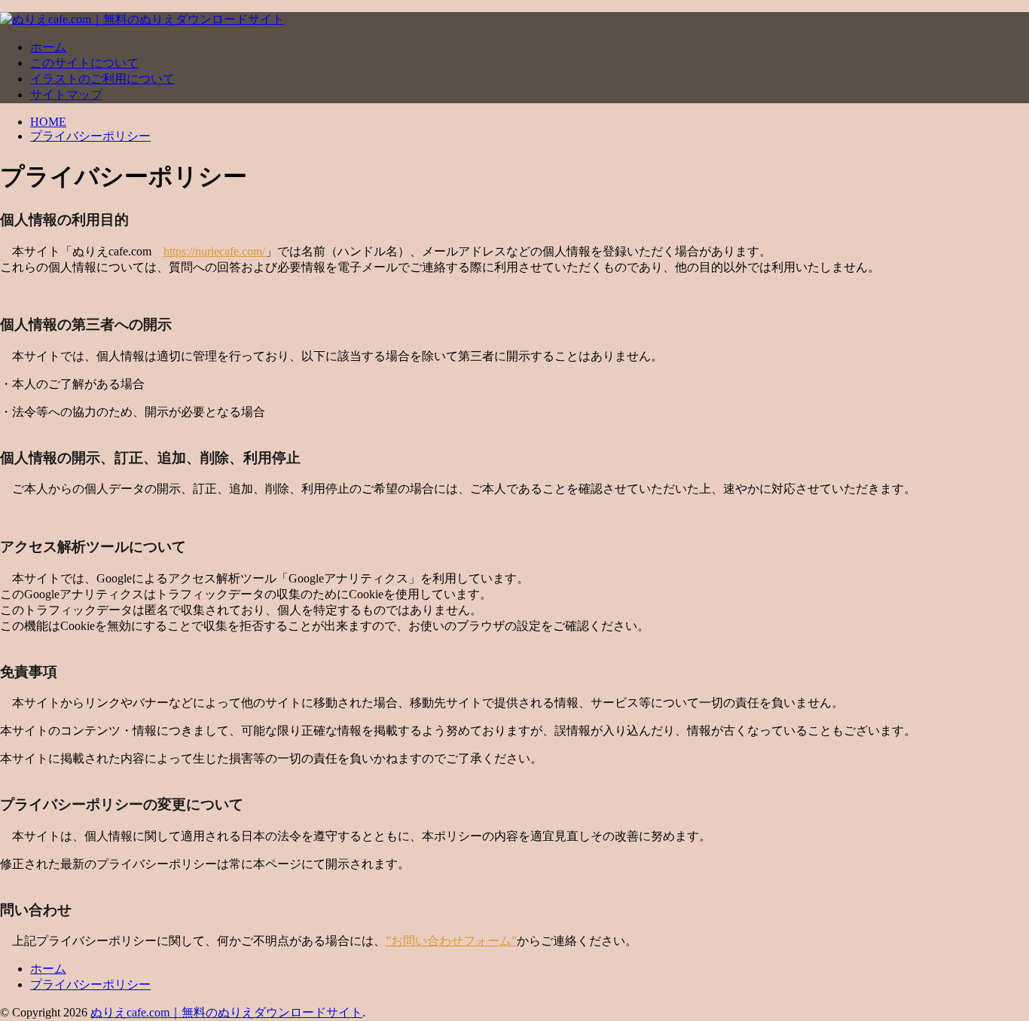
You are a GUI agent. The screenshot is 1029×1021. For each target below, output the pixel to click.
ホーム (48, 47)
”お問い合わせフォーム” (451, 940)
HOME (48, 121)
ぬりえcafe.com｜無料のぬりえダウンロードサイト (226, 1012)
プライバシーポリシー (90, 136)
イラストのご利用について (102, 78)
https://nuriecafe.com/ (214, 251)
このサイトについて (84, 63)
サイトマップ (66, 94)
